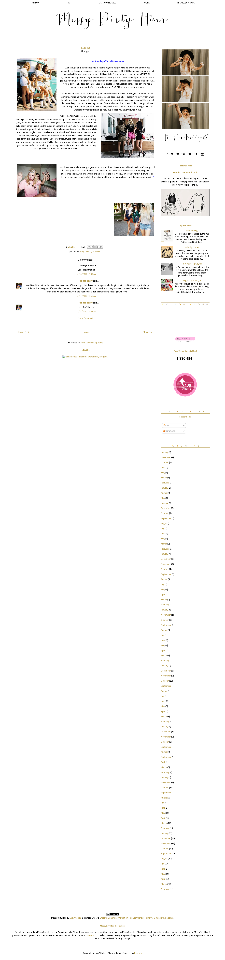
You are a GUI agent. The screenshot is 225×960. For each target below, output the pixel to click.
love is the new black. (185, 172)
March (164, 478)
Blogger (138, 953)
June (163, 467)
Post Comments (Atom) (92, 343)
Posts (167, 425)
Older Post (148, 332)
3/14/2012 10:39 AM (87, 274)
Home (86, 332)
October (165, 462)
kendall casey (86, 281)
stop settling (192, 231)
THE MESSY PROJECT (186, 3)
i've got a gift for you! (192, 280)
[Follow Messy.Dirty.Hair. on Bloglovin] (185, 341)
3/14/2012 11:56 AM (87, 296)
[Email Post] (82, 247)
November (166, 457)
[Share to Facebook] (98, 247)
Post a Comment (85, 318)
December (166, 508)
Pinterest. (90, 935)
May (163, 473)
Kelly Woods (75, 918)
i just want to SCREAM (192, 264)
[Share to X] (95, 247)
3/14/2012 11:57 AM (87, 311)
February (165, 483)
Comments (170, 431)
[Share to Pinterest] (101, 247)
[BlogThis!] (92, 247)
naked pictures (192, 247)
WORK (147, 3)
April (163, 594)
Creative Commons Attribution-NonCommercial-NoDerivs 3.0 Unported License (136, 918)
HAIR (69, 3)
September (166, 518)
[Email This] (88, 247)
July (162, 528)
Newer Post (23, 332)
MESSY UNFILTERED (107, 3)
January (164, 452)
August (164, 493)
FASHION (35, 3)
